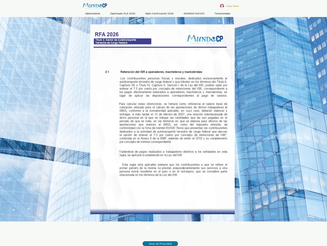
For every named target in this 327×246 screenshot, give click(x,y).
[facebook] (147, 228)
